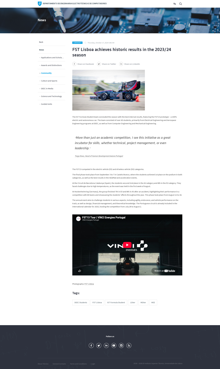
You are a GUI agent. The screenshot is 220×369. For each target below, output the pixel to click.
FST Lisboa (89, 284)
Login (93, 364)
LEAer (132, 302)
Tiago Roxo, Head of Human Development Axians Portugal (99, 156)
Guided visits (46, 104)
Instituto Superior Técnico (154, 363)
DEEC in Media (47, 88)
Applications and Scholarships (53, 57)
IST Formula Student (116, 302)
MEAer (143, 302)
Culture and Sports (49, 80)
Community (46, 73)
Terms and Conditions (78, 364)
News (41, 49)
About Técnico (43, 364)
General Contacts (59, 364)
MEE (153, 302)
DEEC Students (80, 302)
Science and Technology (51, 96)
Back (41, 42)
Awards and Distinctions (51, 65)
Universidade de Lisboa (173, 363)
